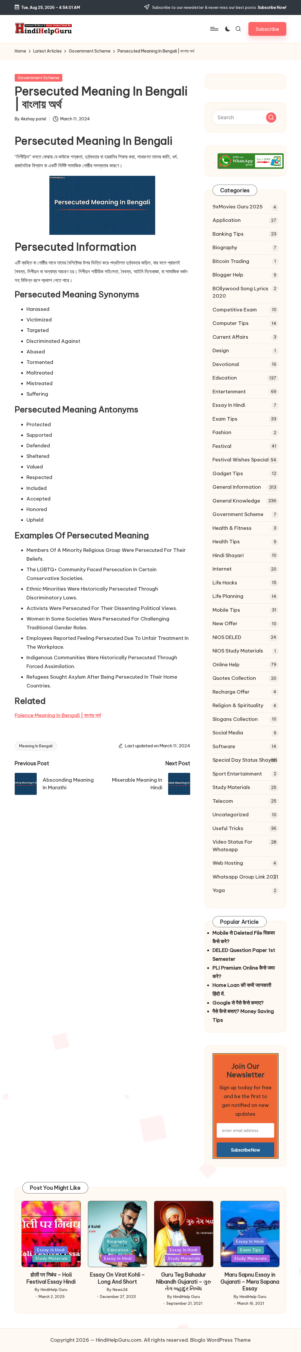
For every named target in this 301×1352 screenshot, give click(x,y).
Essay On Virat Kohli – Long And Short (117, 1278)
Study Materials (231, 787)
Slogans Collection (235, 719)
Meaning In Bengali (36, 746)
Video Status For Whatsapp (232, 846)
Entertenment (229, 391)
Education (225, 378)
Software (224, 746)
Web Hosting (228, 863)
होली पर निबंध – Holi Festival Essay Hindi (51, 1278)
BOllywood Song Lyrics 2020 (240, 292)
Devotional (226, 364)
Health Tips (226, 541)
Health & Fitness (232, 528)
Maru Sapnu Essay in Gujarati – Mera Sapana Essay (249, 1281)
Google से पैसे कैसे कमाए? (238, 1002)
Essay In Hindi (229, 405)
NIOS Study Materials (238, 651)
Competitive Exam (235, 309)
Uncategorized (231, 814)
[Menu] (214, 29)
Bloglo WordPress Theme (220, 1340)
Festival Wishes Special (241, 459)
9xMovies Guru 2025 (238, 206)
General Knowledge (236, 501)
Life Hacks (225, 582)
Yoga (219, 890)
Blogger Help (228, 275)
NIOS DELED (227, 637)
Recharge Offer (231, 692)
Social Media (228, 732)
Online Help (226, 664)
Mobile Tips (226, 610)
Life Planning (228, 596)
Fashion (222, 432)
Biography (225, 247)
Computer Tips (231, 323)
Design (221, 350)
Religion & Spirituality (238, 705)
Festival (222, 446)
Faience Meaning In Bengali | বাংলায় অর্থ (58, 715)
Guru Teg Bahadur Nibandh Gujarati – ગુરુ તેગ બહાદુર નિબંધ (183, 1281)
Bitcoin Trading (231, 261)
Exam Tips (225, 419)
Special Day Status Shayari (245, 760)
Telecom (223, 801)
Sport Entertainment (237, 774)
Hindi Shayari (228, 555)
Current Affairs (230, 337)
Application (227, 220)
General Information (237, 487)
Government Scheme (38, 77)
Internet (222, 569)
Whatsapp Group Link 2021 (245, 877)
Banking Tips (228, 234)
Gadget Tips (228, 473)
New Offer (225, 623)
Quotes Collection (234, 678)
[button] (267, 29)
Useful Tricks (228, 828)
